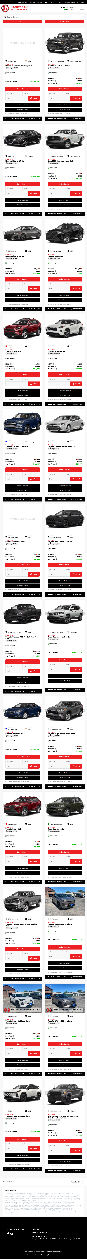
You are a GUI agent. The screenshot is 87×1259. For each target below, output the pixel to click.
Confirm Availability (22, 105)
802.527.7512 (22, 2)
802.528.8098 (36, 2)
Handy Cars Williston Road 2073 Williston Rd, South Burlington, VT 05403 (56, 1239)
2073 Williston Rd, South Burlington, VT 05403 (71, 2)
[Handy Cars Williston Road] (15, 8)
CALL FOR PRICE (11, 81)
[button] (83, 42)
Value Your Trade (22, 109)
